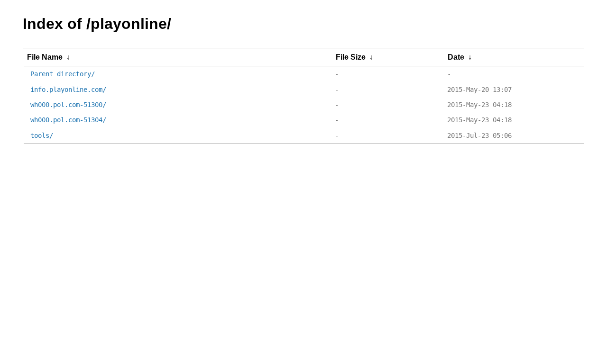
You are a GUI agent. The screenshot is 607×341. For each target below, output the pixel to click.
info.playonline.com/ (68, 89)
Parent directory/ (62, 74)
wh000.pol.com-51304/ (68, 120)
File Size (351, 57)
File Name (45, 57)
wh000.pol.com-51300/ (68, 104)
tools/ (41, 135)
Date (456, 57)
